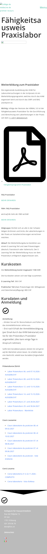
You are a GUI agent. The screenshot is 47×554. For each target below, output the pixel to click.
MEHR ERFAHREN (8, 200)
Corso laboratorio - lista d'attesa (21, 481)
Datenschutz (9, 532)
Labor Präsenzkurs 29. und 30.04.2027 (23, 406)
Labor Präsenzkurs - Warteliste (20, 410)
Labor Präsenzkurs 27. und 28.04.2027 (23, 402)
